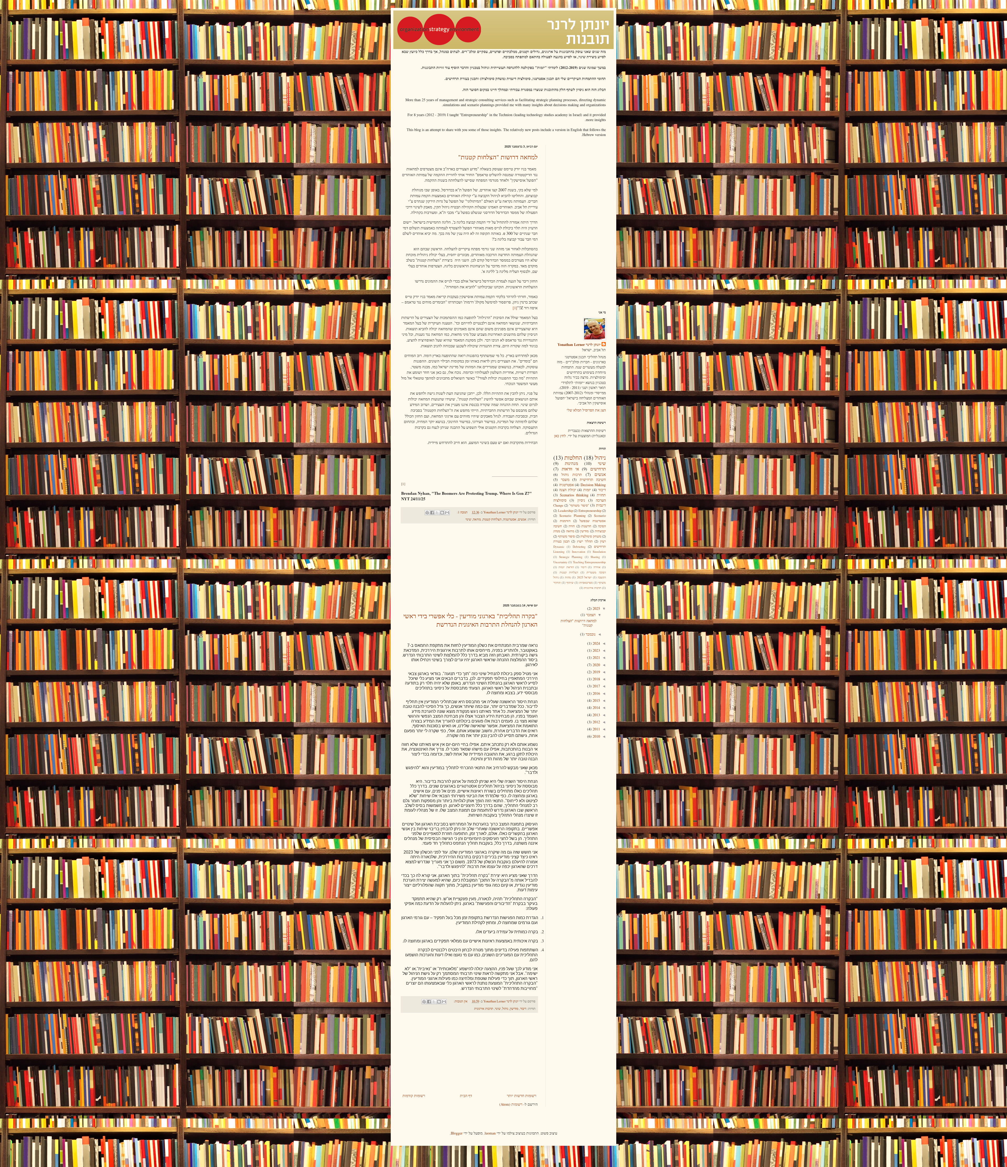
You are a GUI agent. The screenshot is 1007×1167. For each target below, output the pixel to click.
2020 (596, 664)
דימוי (583, 567)
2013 (596, 714)
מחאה (477, 519)
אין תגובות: (460, 1001)
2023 (596, 650)
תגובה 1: (462, 512)
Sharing (595, 557)
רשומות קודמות (414, 1095)
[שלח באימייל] (447, 512)
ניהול (505, 1008)
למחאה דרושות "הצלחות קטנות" (498, 157)
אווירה (597, 567)
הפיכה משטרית (596, 572)
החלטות (573, 457)
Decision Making (593, 484)
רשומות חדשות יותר (521, 1095)
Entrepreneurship (590, 510)
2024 (596, 643)
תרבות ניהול (571, 474)
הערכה (601, 500)
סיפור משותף (566, 536)
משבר (565, 479)
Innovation (578, 551)
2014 (596, 707)
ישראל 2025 (584, 577)
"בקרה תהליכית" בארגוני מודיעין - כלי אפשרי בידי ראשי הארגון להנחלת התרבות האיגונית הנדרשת (470, 620)
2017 (596, 685)
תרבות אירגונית (483, 1008)
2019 (596, 671)
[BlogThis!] (442, 512)
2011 (596, 728)
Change (558, 505)
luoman (490, 1133)
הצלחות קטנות (492, 519)
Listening (559, 551)
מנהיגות (571, 463)
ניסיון (581, 500)
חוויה (572, 526)
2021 (596, 657)
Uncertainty (560, 562)
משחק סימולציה (590, 536)
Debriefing (579, 547)
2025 (596, 608)
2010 (596, 736)
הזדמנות (565, 521)
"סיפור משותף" (579, 505)
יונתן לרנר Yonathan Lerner (579, 344)
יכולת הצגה (567, 489)
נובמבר (590, 634)
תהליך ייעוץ (585, 541)
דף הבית (466, 1095)
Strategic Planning (570, 557)
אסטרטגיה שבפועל (593, 521)
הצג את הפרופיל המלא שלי (586, 410)
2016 (596, 693)
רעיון (603, 541)
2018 (596, 678)
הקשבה (602, 577)
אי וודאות (570, 469)
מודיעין (514, 1008)
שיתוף (570, 582)
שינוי (468, 519)
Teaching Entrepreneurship (589, 562)
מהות (568, 577)
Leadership (565, 510)
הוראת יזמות (566, 567)
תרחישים (598, 469)
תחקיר (557, 582)
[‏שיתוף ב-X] (437, 512)
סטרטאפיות (586, 582)
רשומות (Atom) (510, 1104)
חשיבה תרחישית (593, 479)
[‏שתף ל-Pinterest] (427, 512)
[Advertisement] (469, 563)
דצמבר (590, 614)
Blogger (457, 1133)
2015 (596, 700)
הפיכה (602, 526)
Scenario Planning (572, 515)
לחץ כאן (560, 435)
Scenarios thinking (574, 494)
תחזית (601, 494)
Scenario (600, 515)
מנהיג (556, 531)
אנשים (522, 519)
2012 (596, 721)
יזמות (587, 489)
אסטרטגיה (509, 519)
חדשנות (586, 526)
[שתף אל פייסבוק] (432, 512)
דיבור (523, 1008)
